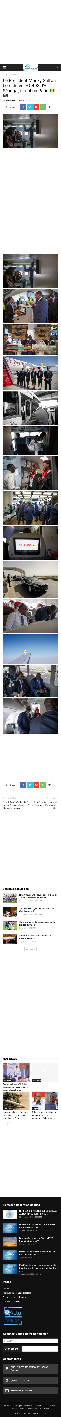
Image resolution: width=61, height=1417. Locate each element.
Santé (52, 1405)
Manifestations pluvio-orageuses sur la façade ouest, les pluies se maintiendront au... (38, 1268)
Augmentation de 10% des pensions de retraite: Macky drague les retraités (16, 1087)
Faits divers (8, 1109)
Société (46, 1408)
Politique (18, 1405)
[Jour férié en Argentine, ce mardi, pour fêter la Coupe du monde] (10, 912)
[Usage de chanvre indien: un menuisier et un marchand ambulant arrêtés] (16, 1101)
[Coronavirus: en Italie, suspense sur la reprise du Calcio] (10, 925)
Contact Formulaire (12, 1301)
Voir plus (29, 949)
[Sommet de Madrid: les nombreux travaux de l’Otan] (10, 939)
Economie (28, 1405)
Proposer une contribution (15, 1297)
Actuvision (10, 101)
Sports (23, 1408)
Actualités (15, 74)
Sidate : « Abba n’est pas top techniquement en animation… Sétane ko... (44, 1115)
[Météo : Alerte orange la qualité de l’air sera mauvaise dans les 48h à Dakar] (10, 1255)
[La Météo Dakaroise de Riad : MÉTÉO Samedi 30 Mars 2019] (10, 1242)
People (35, 1109)
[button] (57, 67)
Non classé (36, 1080)
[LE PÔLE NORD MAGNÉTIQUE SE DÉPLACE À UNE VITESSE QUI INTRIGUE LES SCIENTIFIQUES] (10, 1214)
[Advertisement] (30, 31)
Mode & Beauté (34, 1408)
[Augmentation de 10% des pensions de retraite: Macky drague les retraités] (16, 1072)
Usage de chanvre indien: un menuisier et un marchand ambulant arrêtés (16, 1115)
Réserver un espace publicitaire (17, 1292)
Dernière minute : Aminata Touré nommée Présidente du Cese (44, 805)
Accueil (6, 74)
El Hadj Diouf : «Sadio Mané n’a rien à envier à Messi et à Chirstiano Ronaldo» (16, 805)
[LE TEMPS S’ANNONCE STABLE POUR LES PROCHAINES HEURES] (10, 1228)
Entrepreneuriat (41, 1405)
